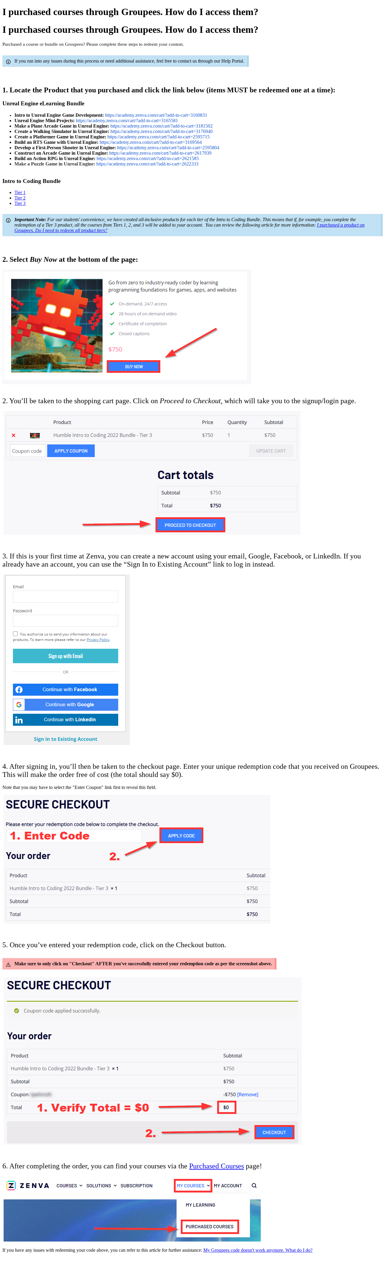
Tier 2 (20, 197)
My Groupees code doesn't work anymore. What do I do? (258, 1250)
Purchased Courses (216, 1166)
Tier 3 (20, 203)
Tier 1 (20, 192)
